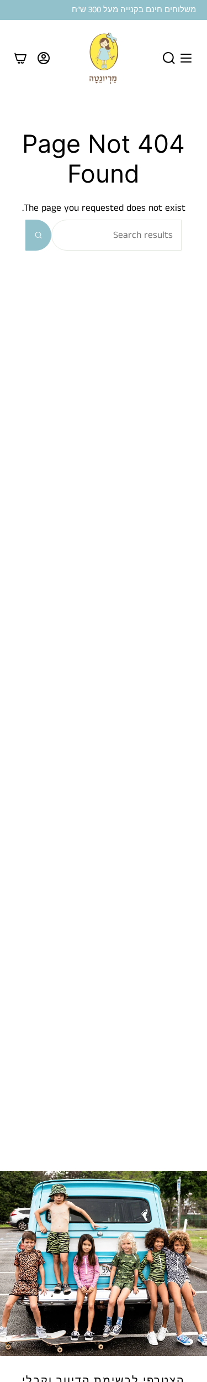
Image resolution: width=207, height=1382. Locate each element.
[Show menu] (186, 58)
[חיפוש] (38, 235)
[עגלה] (20, 58)
